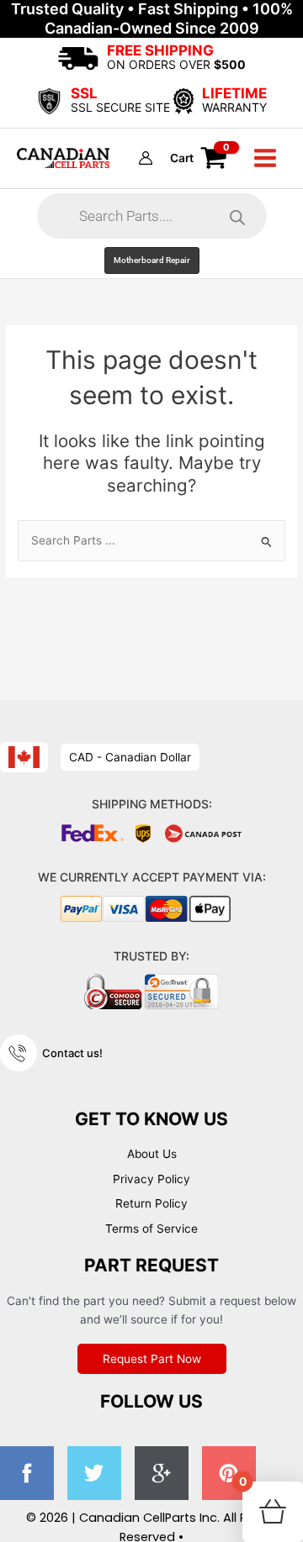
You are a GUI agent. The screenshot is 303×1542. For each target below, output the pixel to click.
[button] (151, 260)
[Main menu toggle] (265, 158)
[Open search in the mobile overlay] (152, 216)
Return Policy (151, 1203)
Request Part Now (152, 1359)
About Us (152, 1153)
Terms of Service (151, 1228)
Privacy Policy (151, 1179)
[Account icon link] (145, 158)
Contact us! (72, 1053)
